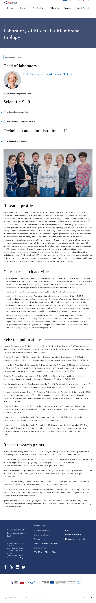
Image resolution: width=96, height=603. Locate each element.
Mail (67, 530)
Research (24, 8)
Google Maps (19, 558)
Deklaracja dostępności (75, 539)
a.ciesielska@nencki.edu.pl (17, 112)
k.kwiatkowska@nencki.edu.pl (19, 93)
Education (54, 8)
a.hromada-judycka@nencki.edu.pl (21, 121)
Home (6, 26)
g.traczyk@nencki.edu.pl (17, 141)
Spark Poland (83, 8)
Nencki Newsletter (73, 535)
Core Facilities (39, 8)
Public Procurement (42, 530)
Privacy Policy (40, 548)
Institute (11, 8)
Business (68, 8)
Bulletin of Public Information (47, 543)
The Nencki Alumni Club (45, 552)
